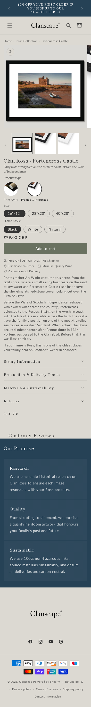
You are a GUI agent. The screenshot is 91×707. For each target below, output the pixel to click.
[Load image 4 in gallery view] (68, 143)
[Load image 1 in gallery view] (22, 143)
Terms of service (47, 689)
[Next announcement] (82, 8)
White (33, 229)
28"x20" (39, 213)
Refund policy (74, 681)
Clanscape (25, 681)
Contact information (48, 696)
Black (12, 229)
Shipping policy (73, 689)
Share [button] (13, 413)
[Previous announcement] (9, 8)
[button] (9, 25)
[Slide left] (5, 144)
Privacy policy (21, 689)
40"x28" (63, 213)
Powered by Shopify (46, 681)
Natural (55, 229)
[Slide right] (85, 144)
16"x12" (14, 213)
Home (8, 41)
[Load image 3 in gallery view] (45, 143)
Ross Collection (27, 41)
